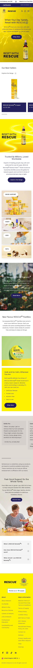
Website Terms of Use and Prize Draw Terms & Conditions (24, 603)
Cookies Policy (23, 614)
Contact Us (21, 632)
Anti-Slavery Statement (22, 622)
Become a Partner (7, 610)
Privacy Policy (22, 611)
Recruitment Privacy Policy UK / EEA (24, 628)
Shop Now (16, 37)
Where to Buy (6, 607)
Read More (16, 295)
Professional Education (6, 621)
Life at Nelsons (6, 617)
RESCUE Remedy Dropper (12, 105)
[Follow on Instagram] (7, 653)
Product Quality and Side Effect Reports (24, 639)
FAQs (19, 644)
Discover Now (16, 499)
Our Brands (5, 604)
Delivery (20, 635)
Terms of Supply (23, 608)
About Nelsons (6, 600)
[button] (25, 5)
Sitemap (21, 647)
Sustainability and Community (7, 626)
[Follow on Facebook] (3, 653)
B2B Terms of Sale (24, 618)
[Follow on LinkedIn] (16, 653)
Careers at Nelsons (8, 613)
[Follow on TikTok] (11, 653)
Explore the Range (16, 180)
